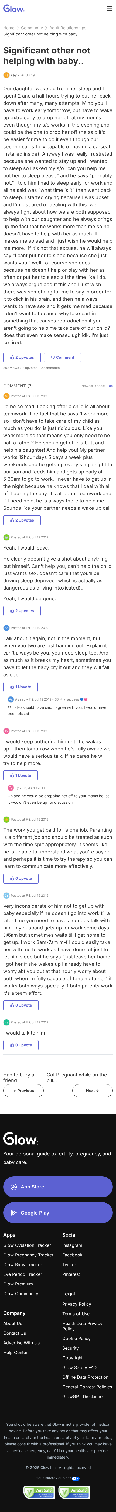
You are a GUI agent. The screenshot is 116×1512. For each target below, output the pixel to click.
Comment (65, 357)
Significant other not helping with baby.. (41, 34)
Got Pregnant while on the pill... (77, 1077)
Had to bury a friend (18, 1077)
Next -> (92, 1090)
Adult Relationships (67, 27)
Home (9, 27)
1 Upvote (23, 686)
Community (32, 27)
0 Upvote (23, 878)
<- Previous (23, 1090)
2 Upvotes (24, 357)
